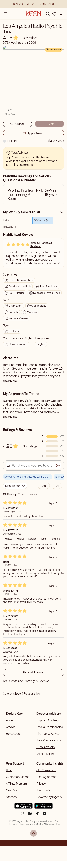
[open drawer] (5, 14)
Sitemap (11, 797)
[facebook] (30, 815)
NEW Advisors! (45, 747)
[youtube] (44, 815)
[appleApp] (23, 807)
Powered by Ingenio (49, 797)
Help (9, 770)
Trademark (43, 790)
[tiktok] (37, 815)
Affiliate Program (16, 783)
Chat (51, 124)
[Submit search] (57, 465)
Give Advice (13, 790)
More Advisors (45, 754)
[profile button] (61, 14)
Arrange (20, 124)
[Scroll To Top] (33, 833)
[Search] (48, 14)
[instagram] (22, 815)
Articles (10, 727)
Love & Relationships (27, 693)
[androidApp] (43, 807)
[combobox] (15, 486)
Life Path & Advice (48, 733)
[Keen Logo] (33, 13)
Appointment (36, 133)
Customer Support (18, 777)
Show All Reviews (33, 672)
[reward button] (54, 14)
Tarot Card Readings (48, 740)
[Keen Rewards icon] (54, 14)
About (10, 720)
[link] (29, 38)
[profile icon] (61, 14)
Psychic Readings (47, 720)
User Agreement (46, 777)
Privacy (41, 783)
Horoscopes (13, 733)
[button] (44, 486)
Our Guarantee (46, 770)
